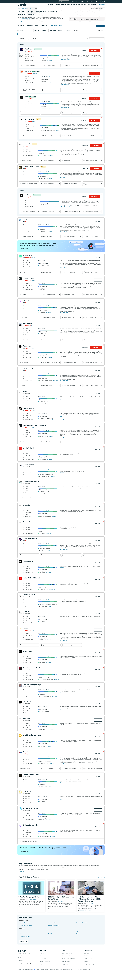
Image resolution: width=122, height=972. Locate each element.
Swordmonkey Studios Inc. (32, 668)
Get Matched (101, 25)
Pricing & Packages (85, 4)
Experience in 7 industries (48, 135)
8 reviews (34, 121)
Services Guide (43, 25)
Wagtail (50, 933)
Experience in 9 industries (69, 294)
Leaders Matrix (29, 25)
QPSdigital (26, 505)
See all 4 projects (63, 312)
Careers (41, 956)
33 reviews (33, 257)
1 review (32, 427)
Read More (21, 21)
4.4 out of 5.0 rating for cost (69, 385)
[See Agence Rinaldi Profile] (20, 522)
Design (68, 4)
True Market (29, 49)
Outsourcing (88, 910)
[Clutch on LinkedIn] (30, 963)
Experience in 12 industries (48, 89)
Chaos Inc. (26, 611)
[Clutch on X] (22, 963)
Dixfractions (27, 791)
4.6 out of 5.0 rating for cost (48, 160)
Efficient (24, 135)
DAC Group (27, 701)
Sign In (97, 1)
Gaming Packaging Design (26, 925)
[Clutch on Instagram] (24, 963)
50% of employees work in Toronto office (28, 498)
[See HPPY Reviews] (28, 221)
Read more (62, 399)
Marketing (63, 4)
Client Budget (43, 30)
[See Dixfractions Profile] (20, 792)
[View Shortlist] (87, 1)
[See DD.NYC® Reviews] (29, 73)
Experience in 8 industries (47, 272)
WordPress (28, 18)
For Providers (81, 1)
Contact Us (20, 960)
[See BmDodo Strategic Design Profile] (20, 685)
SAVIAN (26, 301)
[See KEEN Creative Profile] (20, 561)
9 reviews (33, 146)
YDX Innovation (28, 465)
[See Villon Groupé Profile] (20, 651)
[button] (36, 30)
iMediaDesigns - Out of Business (34, 425)
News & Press (43, 958)
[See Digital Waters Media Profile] (20, 539)
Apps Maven (27, 752)
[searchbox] (25, 30)
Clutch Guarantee (88, 958)
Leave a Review (74, 1)
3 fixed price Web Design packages (91, 211)
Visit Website (94, 50)
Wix (24, 18)
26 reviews (34, 51)
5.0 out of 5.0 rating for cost (90, 317)
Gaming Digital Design (26, 922)
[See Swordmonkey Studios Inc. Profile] (20, 668)
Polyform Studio (28, 278)
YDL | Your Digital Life (30, 808)
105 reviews (34, 73)
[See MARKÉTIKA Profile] (20, 256)
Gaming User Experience (81, 922)
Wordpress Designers (25, 936)
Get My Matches (25, 248)
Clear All (31, 34)
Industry (60, 30)
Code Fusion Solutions (31, 481)
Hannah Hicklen (61, 901)
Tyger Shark (27, 718)
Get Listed (86, 953)
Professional (25, 112)
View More (22, 941)
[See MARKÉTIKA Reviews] (28, 257)
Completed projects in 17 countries (71, 211)
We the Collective (29, 448)
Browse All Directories (67, 953)
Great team (24, 272)
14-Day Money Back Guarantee (69, 958)
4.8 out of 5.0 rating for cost (49, 65)
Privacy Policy (21, 969)
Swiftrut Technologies (30, 825)
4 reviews (33, 302)
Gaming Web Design (53, 922)
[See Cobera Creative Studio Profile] (20, 775)
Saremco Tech (28, 369)
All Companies (20, 25)
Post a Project (101, 4)
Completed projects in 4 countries (91, 294)
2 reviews (33, 410)
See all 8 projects (64, 130)
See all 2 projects (63, 419)
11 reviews (33, 280)
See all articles (101, 877)
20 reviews (33, 221)
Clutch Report (29, 906)
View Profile (83, 50)
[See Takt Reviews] (29, 98)
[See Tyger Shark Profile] (20, 718)
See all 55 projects (65, 206)
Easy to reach (24, 317)
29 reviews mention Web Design (29, 211)
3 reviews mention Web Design (27, 339)
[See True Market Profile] (21, 49)
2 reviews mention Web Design (49, 294)
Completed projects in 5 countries (91, 272)
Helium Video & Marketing (32, 578)
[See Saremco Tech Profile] (20, 369)
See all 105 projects (65, 84)
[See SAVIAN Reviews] (28, 302)
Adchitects (28, 195)
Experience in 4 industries (26, 160)
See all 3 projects (63, 549)
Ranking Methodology (45, 961)
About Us (42, 953)
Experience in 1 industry (25, 441)
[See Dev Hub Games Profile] (20, 408)
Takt (26, 97)
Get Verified (86, 956)
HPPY (25, 220)
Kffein (25, 392)
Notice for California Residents (42, 969)
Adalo (22, 931)
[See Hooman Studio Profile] (21, 119)
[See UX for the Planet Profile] (20, 595)
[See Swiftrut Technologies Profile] (20, 825)
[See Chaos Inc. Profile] (20, 612)
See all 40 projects (63, 334)
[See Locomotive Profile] (20, 144)
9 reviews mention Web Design (27, 236)
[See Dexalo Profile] (20, 628)
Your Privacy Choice (29, 969)
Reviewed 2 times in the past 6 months (29, 90)
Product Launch (37, 906)
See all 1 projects (63, 437)
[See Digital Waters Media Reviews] (28, 540)
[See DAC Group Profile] (20, 702)
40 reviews (33, 325)
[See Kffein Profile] (20, 392)
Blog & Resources (66, 961)
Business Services (75, 4)
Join (102, 1)
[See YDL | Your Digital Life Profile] (20, 808)
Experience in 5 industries (26, 768)
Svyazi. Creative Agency (31, 167)
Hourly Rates (52, 30)
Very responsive (67, 65)
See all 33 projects (63, 267)
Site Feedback (21, 957)
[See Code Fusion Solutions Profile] (20, 482)
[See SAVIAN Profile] (20, 301)
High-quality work (25, 362)
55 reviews (34, 197)
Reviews (66, 30)
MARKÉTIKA (27, 255)
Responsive (66, 89)
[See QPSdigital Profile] (20, 505)
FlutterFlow (50, 931)
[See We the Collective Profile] (20, 448)
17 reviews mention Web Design (50, 112)
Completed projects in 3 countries (91, 135)
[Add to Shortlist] (101, 48)
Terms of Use (52, 969)
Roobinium (27, 346)
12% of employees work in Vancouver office (92, 183)
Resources (93, 4)
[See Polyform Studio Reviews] (28, 280)
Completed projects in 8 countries (91, 89)
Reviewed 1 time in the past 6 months (50, 362)
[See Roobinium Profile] (20, 346)
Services (35, 30)
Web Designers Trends (56, 25)
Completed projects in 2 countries (91, 65)
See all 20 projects (63, 231)
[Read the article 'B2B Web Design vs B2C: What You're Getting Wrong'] (61, 896)
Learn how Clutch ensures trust (92, 19)
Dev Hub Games (28, 408)
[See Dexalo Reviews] (28, 630)
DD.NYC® (28, 71)
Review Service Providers (67, 956)
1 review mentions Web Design (49, 317)
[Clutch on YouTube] (27, 963)
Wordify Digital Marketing (32, 735)
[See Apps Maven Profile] (20, 752)
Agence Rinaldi (28, 522)
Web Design (22, 906)
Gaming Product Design (53, 925)
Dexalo (25, 628)
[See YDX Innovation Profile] (20, 465)
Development (50, 4)
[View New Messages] (91, 1)
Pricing (36, 25)
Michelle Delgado (32, 899)
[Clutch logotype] (21, 4)
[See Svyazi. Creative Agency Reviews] (28, 168)
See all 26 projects (65, 59)
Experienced (24, 294)
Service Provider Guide (89, 964)
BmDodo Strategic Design (32, 685)
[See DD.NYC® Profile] (21, 71)
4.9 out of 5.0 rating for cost (48, 183)
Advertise (86, 961)
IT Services (57, 4)
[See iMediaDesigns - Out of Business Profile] (20, 425)
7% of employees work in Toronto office (93, 768)
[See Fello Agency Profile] (20, 324)
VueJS (22, 933)
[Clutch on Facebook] (19, 963)
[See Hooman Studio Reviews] (29, 121)
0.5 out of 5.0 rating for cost (48, 441)
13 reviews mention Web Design (29, 65)
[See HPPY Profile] (20, 220)
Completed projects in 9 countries (70, 183)
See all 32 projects (65, 107)
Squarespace (20, 18)
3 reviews (33, 540)
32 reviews (34, 98)
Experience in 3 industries (69, 317)
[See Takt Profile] (21, 97)
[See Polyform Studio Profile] (20, 278)
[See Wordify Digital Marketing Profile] (20, 735)
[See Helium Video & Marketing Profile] (20, 578)
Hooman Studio (30, 119)
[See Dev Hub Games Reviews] (28, 410)
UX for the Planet (29, 595)
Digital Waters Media (30, 539)
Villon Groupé (28, 651)
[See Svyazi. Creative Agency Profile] (20, 167)
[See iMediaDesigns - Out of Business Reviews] (28, 427)
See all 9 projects (63, 155)
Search (60, 1)
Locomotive (27, 144)
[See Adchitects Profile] (21, 195)
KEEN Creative (28, 561)
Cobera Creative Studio (31, 775)
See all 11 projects (63, 288)
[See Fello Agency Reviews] (28, 325)
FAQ (41, 964)
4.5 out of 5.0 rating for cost (69, 645)
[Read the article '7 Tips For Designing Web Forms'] (31, 896)
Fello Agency (27, 323)
